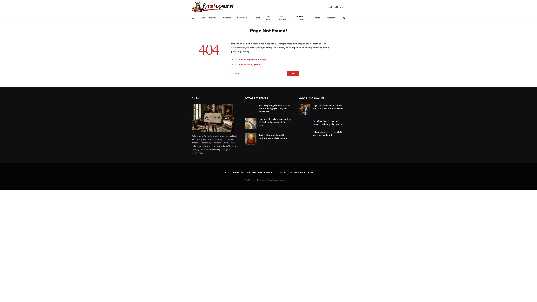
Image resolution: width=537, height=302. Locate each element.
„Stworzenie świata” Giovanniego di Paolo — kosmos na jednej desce (275, 122)
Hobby (317, 18)
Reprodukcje (243, 18)
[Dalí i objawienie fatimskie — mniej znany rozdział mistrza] (250, 139)
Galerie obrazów (300, 17)
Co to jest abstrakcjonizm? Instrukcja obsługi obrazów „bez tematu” (328, 123)
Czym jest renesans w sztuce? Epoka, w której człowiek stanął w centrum (329, 107)
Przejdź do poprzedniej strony (250, 59)
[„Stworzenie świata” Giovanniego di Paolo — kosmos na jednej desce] (250, 123)
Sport (257, 18)
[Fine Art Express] (213, 7)
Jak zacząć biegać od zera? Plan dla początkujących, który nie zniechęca (274, 108)
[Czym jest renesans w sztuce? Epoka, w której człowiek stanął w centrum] (304, 109)
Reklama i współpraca (259, 173)
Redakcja (238, 173)
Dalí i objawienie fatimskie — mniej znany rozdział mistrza (273, 136)
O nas (226, 173)
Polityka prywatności (301, 173)
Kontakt (280, 173)
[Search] (344, 18)
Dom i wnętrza (282, 17)
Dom (203, 18)
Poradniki (226, 18)
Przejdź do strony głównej (248, 64)
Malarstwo (331, 18)
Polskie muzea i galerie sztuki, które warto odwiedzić (327, 133)
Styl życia (268, 17)
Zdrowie (212, 18)
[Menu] (193, 17)
